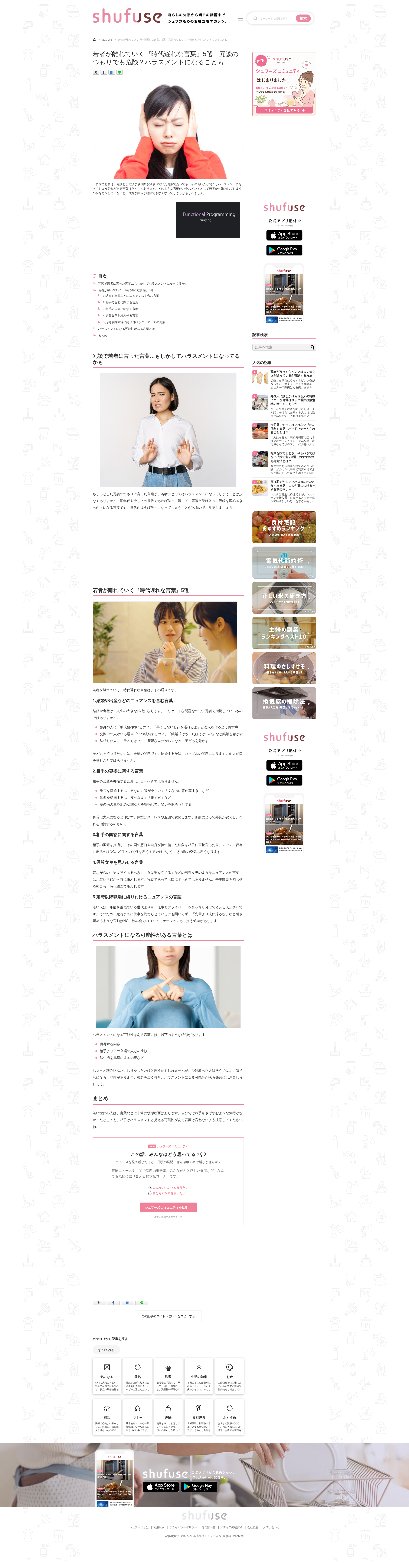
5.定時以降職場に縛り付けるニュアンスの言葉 (134, 322)
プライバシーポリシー (183, 1527)
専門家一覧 (209, 1527)
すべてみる (106, 1350)
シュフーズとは (139, 1527)
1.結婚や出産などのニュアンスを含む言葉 (131, 295)
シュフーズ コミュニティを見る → (168, 1207)
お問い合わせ (271, 1527)
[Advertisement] (128, 232)
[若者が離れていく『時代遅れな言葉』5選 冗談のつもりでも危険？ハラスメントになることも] (111, 72)
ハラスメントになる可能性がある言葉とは (126, 328)
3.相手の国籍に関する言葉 (120, 309)
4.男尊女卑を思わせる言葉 (120, 315)
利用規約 (158, 1527)
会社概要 (252, 1527)
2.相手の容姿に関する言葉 (120, 302)
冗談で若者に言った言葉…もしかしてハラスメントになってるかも (143, 283)
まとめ (102, 335)
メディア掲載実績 (231, 1527)
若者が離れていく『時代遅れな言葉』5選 (126, 290)
